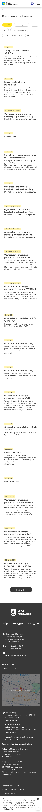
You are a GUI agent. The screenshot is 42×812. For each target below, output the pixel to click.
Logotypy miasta (8, 664)
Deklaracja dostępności (10, 785)
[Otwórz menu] (38, 4)
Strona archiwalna (9, 668)
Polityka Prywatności (9, 793)
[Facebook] (29, 623)
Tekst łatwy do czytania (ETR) (13, 789)
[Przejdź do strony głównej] (21, 612)
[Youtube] (38, 623)
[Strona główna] (2, 10)
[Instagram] (34, 623)
